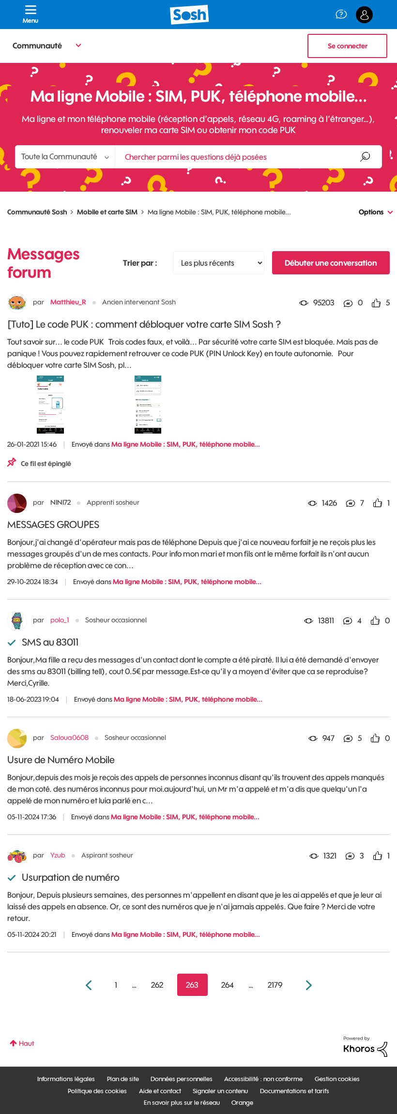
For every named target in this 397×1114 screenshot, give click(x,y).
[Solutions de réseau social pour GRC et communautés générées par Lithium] (365, 1046)
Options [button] (371, 212)
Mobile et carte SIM (107, 212)
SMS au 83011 (50, 642)
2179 (275, 985)
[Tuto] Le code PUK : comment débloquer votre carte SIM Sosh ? (144, 324)
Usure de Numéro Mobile (61, 759)
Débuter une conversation (331, 263)
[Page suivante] (307, 985)
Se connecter (347, 46)
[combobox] (248, 156)
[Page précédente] (90, 985)
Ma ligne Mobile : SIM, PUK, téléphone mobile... (185, 444)
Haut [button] (26, 1043)
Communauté (37, 45)
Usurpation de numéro (71, 877)
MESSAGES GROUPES (53, 524)
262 (157, 985)
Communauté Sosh (37, 212)
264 (227, 985)
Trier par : (140, 263)
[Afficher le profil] (17, 303)
